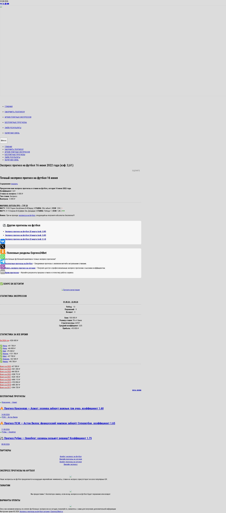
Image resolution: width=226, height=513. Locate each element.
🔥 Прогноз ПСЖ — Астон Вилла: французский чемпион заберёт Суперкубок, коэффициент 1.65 (57, 423)
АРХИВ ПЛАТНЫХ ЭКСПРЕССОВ (18, 117)
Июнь (5, 348)
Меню (4, 140)
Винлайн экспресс (71, 464)
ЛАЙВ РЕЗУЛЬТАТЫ (13, 128)
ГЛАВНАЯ (9, 106)
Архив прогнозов (12, 273)
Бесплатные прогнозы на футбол (18, 263)
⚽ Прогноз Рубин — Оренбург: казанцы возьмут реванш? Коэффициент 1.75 (46, 438)
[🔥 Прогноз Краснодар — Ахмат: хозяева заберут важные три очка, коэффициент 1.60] (8, 402)
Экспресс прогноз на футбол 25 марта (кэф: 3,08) (25, 231)
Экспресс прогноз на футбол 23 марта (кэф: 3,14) (25, 239)
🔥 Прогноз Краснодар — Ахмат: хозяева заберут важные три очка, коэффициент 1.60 (52, 408)
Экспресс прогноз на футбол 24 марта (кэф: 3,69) (25, 235)
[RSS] (4, 4)
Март (5, 356)
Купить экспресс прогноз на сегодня (20, 268)
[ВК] (1, 4)
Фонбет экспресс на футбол (71, 456)
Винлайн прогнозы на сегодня (70, 459)
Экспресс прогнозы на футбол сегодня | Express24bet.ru (41, 511)
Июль (5, 346)
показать (14, 184)
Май (4, 351)
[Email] (8, 4)
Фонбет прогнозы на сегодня (71, 462)
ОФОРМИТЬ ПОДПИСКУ (15, 112)
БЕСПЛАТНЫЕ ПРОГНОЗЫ (16, 122)
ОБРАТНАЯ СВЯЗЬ (12, 133)
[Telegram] (6, 4)
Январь (5, 361)
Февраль (6, 359)
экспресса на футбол (27, 215)
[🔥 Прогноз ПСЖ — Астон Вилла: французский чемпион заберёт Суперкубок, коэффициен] (9, 417)
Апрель (5, 354)
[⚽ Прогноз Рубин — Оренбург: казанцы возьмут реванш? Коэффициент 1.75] (8, 432)
